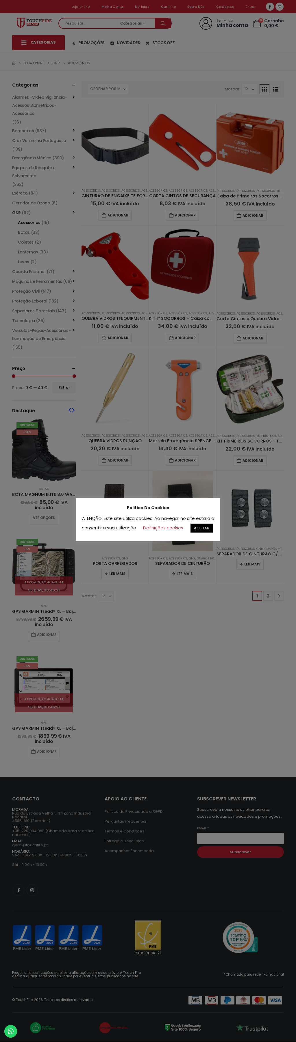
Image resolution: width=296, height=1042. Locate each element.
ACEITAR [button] (201, 528)
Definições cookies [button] (163, 528)
